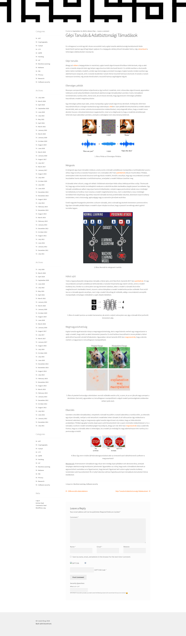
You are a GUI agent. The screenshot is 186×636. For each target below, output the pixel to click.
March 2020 (42, 134)
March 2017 (42, 167)
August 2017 (42, 159)
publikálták (120, 173)
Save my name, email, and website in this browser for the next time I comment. (102, 557)
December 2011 (43, 250)
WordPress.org (41, 508)
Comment (74, 517)
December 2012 (43, 228)
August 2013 (42, 214)
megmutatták (130, 337)
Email (99, 547)
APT (39, 38)
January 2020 (42, 138)
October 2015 (42, 181)
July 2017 (41, 163)
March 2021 (42, 127)
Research (41, 78)
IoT (39, 60)
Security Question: (77, 583)
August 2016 (42, 174)
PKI (39, 71)
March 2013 (42, 217)
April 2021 (41, 123)
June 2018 (41, 148)
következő (143, 49)
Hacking (41, 57)
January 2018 (42, 156)
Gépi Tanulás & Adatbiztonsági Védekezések (131, 491)
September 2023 (43, 108)
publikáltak (139, 281)
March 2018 (42, 152)
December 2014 (43, 192)
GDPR (40, 53)
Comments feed (41, 505)
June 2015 (41, 188)
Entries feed (40, 503)
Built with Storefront (43, 624)
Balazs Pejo (92, 31)
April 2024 (41, 105)
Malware (41, 67)
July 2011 (41, 254)
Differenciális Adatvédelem (78, 491)
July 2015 (41, 185)
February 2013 (42, 221)
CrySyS (40, 46)
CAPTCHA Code (99, 570)
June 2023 (41, 112)
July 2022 (41, 116)
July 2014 (41, 203)
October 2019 (42, 141)
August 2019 (42, 145)
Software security (92, 484)
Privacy (40, 75)
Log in (38, 501)
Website (126, 547)
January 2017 (42, 170)
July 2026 (41, 98)
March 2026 (42, 101)
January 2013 (42, 225)
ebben (75, 65)
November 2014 (43, 196)
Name (73, 547)
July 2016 (41, 178)
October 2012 (42, 232)
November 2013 (43, 210)
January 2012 (42, 247)
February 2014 (42, 207)
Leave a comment (103, 31)
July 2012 (41, 239)
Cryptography (42, 42)
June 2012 (41, 243)
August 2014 (42, 199)
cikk (110, 106)
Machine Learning (79, 484)
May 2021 (41, 119)
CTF (39, 49)
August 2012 (42, 236)
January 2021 (42, 130)
